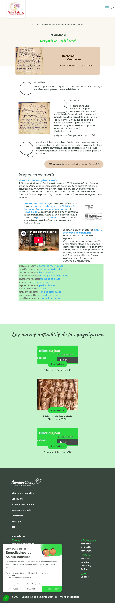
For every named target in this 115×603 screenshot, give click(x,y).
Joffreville (86, 547)
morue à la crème (50, 298)
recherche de (77, 232)
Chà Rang (86, 565)
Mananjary (86, 551)
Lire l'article (57, 364)
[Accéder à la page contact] (58, 527)
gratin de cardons (46, 217)
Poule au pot (31, 212)
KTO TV (98, 230)
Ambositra (86, 543)
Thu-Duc (85, 558)
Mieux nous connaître (23, 493)
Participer (17, 521)
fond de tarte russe (50, 292)
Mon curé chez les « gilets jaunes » (38, 180)
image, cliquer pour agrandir (53, 209)
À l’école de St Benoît (23, 504)
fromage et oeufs (50, 279)
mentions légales (69, 597)
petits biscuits (47, 285)
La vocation (18, 515)
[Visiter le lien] (34, 118)
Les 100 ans (17, 499)
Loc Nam (85, 562)
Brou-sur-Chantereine (23, 543)
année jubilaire (49, 24)
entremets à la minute (52, 269)
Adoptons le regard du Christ (51, 206)
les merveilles (47, 272)
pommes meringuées (51, 266)
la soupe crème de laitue (54, 275)
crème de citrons (47, 295)
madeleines (43, 282)
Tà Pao (84, 569)
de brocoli (36, 203)
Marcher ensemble (21, 510)
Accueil (36, 24)
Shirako (85, 577)
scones (42, 288)
